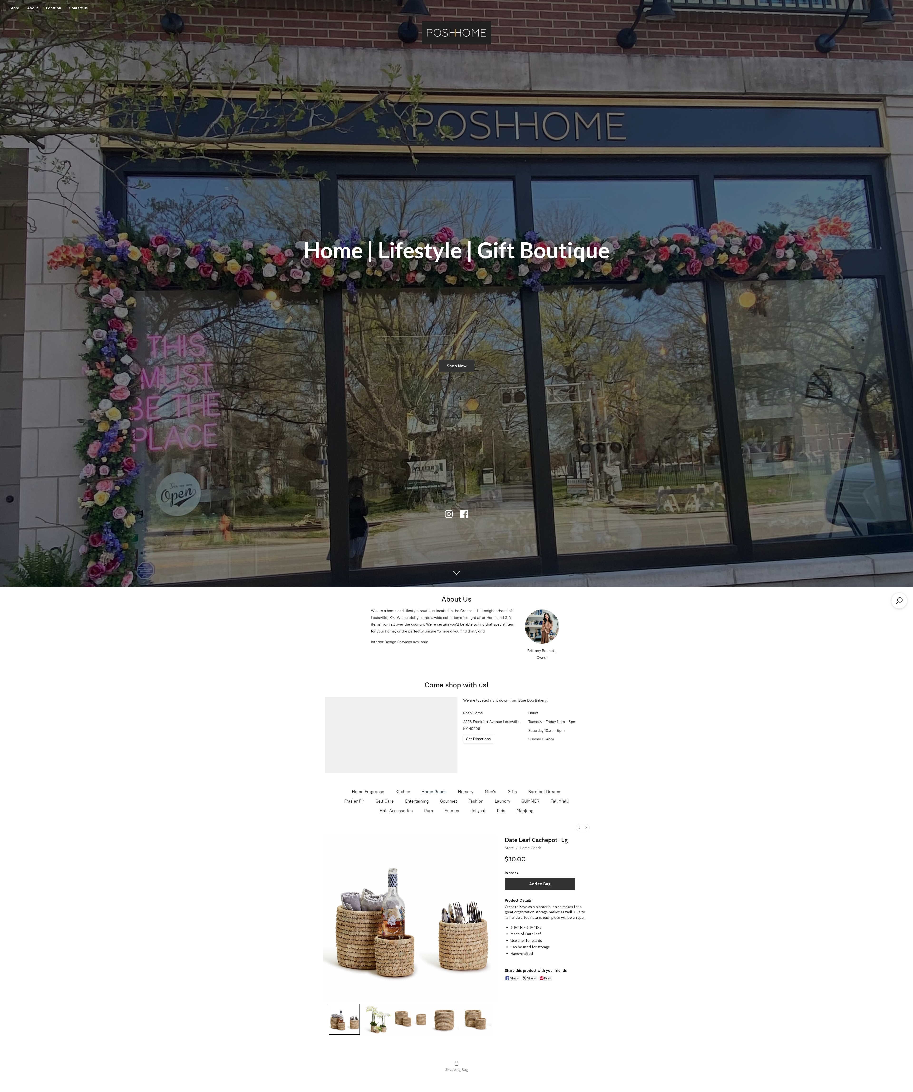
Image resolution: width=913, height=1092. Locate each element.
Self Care (385, 801)
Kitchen (403, 791)
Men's (490, 791)
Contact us (78, 8)
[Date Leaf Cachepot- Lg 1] (377, 1019)
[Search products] (899, 600)
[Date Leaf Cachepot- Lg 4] (476, 1019)
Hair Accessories (396, 810)
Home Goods (434, 791)
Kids (501, 810)
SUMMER (530, 801)
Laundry (502, 801)
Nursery (465, 791)
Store (14, 8)
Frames (452, 810)
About (32, 8)
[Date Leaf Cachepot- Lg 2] (410, 1019)
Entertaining (417, 801)
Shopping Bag (456, 1069)
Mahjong (525, 810)
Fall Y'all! (560, 801)
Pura (428, 810)
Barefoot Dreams (544, 791)
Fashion (475, 801)
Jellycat (478, 810)
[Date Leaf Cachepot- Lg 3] (443, 1019)
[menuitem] (579, 827)
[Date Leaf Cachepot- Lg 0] (344, 1019)
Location (53, 8)
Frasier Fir (354, 801)
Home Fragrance (368, 791)
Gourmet (448, 801)
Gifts (512, 791)
